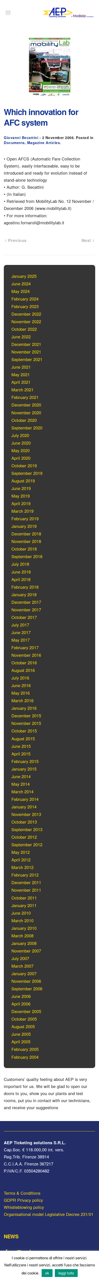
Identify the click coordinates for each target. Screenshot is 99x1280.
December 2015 (26, 716)
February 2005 (25, 1049)
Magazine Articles (43, 142)
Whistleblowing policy (24, 1207)
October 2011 (24, 898)
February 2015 (25, 761)
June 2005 (21, 1034)
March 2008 (22, 936)
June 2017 (21, 632)
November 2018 (26, 541)
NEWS (11, 1236)
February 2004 (25, 1057)
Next (87, 240)
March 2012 (22, 867)
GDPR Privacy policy (23, 1200)
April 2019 (20, 503)
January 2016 (24, 708)
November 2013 (26, 814)
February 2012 (25, 875)
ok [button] (47, 1272)
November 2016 (26, 655)
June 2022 (21, 337)
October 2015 (24, 731)
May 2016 (20, 693)
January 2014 (24, 807)
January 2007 (24, 973)
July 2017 (20, 625)
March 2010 (22, 920)
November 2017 (26, 610)
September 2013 (26, 829)
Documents (14, 142)
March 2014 (22, 791)
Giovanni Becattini (21, 137)
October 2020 (24, 420)
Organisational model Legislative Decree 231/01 (48, 1214)
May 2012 (20, 852)
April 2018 (20, 579)
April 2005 (20, 1042)
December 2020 (26, 405)
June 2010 (21, 913)
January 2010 (24, 928)
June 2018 (21, 572)
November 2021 (26, 352)
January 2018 (24, 594)
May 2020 (20, 450)
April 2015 (20, 754)
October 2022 (24, 329)
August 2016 (23, 670)
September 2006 (26, 989)
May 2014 (20, 784)
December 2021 (26, 344)
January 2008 (24, 943)
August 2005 (23, 1026)
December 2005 (26, 1011)
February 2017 (25, 647)
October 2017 (24, 617)
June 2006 (21, 996)
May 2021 (20, 374)
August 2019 (23, 481)
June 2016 (21, 685)
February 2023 (25, 306)
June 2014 (21, 776)
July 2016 (20, 678)
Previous (17, 240)
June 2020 (21, 443)
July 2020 (20, 435)
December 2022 (26, 314)
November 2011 (26, 890)
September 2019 (26, 473)
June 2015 (21, 746)
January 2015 (24, 769)
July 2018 (20, 564)
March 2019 (22, 511)
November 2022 (26, 321)
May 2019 (20, 496)
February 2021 (25, 397)
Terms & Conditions (22, 1193)
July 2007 (20, 958)
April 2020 (20, 458)
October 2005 (24, 1019)
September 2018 (26, 556)
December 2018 (26, 534)
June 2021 (21, 367)
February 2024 (25, 299)
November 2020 (26, 413)
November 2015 (26, 723)
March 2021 (22, 390)
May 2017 (20, 640)
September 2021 (26, 359)
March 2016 (22, 700)
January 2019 (24, 526)
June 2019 (21, 488)
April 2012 (20, 860)
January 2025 (24, 276)
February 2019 (25, 518)
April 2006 (20, 1004)
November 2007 (26, 951)
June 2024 (21, 284)
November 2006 (26, 981)
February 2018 (25, 587)
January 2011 (24, 905)
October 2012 (24, 837)
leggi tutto (66, 1272)
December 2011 (26, 882)
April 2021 (20, 382)
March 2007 (22, 966)
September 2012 (26, 844)
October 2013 (24, 822)
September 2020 (26, 428)
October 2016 (24, 663)
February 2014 (25, 799)
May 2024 (20, 291)
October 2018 (24, 549)
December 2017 (26, 602)
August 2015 (23, 739)
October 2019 (24, 465)
